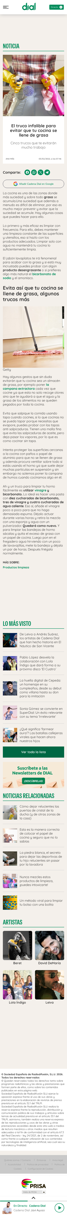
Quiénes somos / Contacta (17, 1160)
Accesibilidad (14, 1164)
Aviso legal (57, 1160)
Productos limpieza (16, 567)
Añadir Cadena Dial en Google (36, 183)
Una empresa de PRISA (33, 1183)
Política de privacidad (37, 1164)
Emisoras (41, 1160)
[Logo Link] (29, 6)
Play (59, 1208)
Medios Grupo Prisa (33, 1192)
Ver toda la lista (33, 752)
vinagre (40, 490)
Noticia (11, 46)
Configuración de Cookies (40, 1168)
